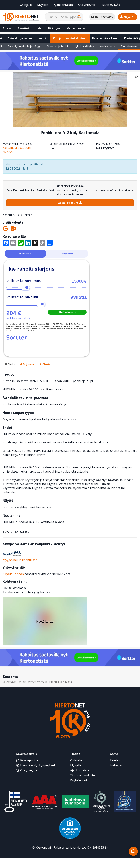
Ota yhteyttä (86, 5)
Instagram (117, 765)
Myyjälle (42, 5)
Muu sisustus (129, 46)
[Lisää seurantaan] (136, 76)
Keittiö (43, 38)
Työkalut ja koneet (20, 38)
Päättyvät (55, 28)
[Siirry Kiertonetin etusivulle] (21, 16)
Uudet (39, 28)
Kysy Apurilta (29, 760)
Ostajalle (26, 5)
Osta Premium (68, 203)
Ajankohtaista (63, 5)
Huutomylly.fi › (110, 5)
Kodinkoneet (107, 46)
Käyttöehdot (78, 780)
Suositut (23, 28)
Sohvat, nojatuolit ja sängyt (25, 46)
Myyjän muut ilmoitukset (20, 560)
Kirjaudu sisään (13, 574)
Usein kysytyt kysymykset (37, 765)
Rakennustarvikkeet (105, 38)
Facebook (116, 760)
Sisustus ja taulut (57, 46)
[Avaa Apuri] (133, 851)
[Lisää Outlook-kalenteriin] (13, 228)
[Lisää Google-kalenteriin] (5, 228)
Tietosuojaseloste (82, 775)
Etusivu (7, 28)
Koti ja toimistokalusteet (70, 38)
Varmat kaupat (77, 28)
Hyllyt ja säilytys (84, 46)
